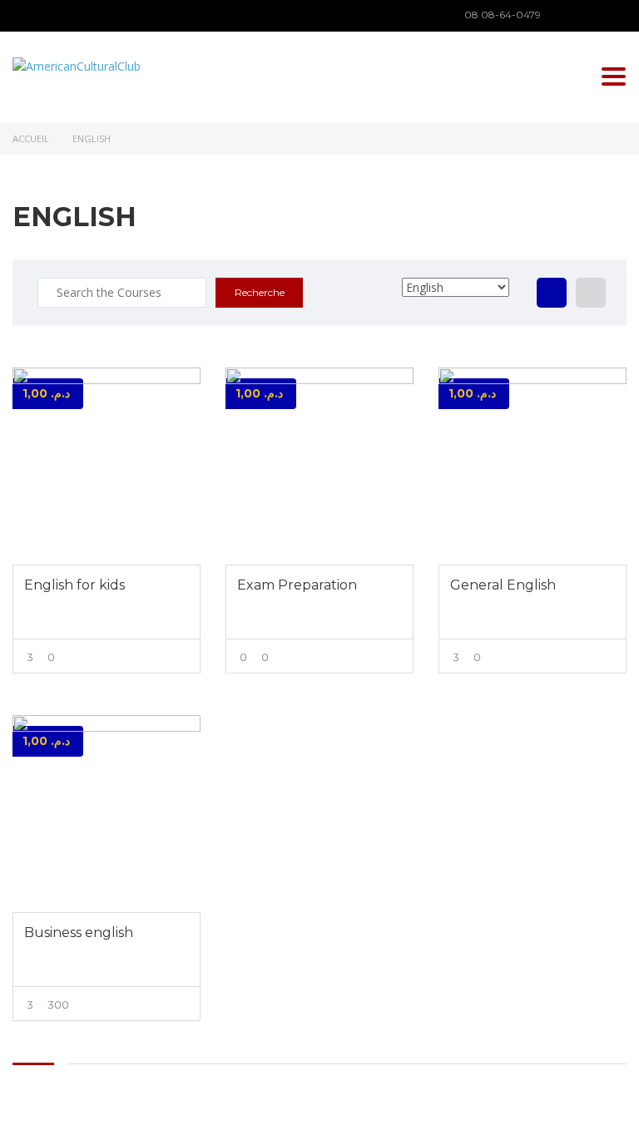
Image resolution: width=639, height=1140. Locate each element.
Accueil (30, 138)
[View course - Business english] (106, 813)
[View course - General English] (532, 466)
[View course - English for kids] (106, 466)
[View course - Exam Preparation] (319, 466)
